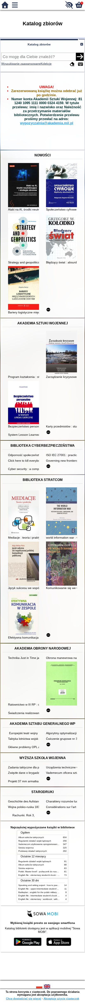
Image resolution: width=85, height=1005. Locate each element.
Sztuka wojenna (26, 848)
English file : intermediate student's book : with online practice (47, 895)
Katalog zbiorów (39, 44)
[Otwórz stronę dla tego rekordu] (24, 185)
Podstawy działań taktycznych (32, 851)
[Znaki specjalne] (80, 64)
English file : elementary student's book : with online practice (47, 875)
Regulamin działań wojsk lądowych (34, 841)
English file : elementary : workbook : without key (41, 899)
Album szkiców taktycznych (31, 837)
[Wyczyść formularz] (72, 64)
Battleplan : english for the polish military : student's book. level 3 (49, 892)
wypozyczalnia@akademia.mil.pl (46, 123)
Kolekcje (46, 63)
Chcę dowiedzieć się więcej (23, 998)
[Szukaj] (80, 57)
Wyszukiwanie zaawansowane (21, 63)
